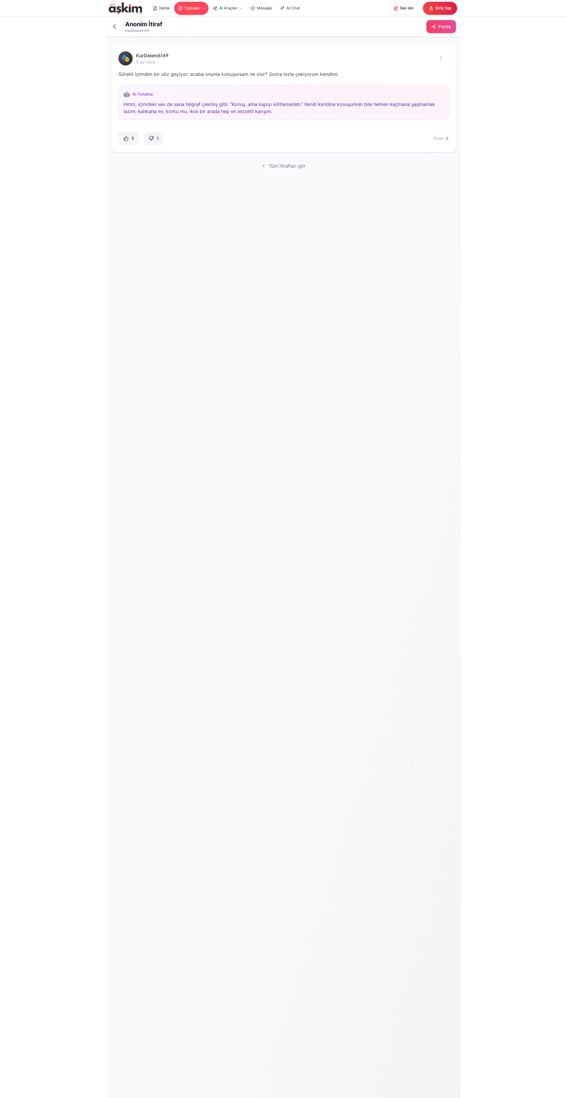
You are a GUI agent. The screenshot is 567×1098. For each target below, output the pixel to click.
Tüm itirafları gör (287, 166)
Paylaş (444, 26)
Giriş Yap (443, 8)
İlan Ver (407, 8)
